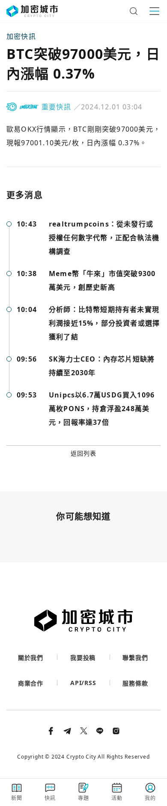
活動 (116, 798)
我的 (150, 798)
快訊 (50, 798)
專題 (83, 798)
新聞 (16, 798)
